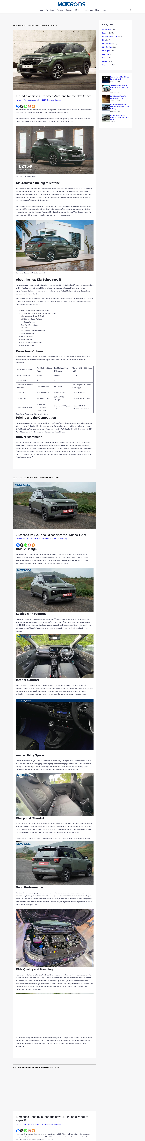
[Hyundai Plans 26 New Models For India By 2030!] (106, 79)
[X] (21, 106)
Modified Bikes (107, 44)
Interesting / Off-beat (109, 36)
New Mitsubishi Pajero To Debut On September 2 (118, 97)
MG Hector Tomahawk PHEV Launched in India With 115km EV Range (119, 107)
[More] (33, 106)
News (18, 100)
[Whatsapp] (25, 106)
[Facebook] (18, 106)
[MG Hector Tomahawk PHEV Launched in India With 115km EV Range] (106, 107)
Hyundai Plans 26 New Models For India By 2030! (119, 78)
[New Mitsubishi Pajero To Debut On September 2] (106, 99)
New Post (105, 54)
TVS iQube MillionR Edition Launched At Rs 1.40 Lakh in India (119, 87)
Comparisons (20, 539)
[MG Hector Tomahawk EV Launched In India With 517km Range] (106, 118)
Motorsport (106, 51)
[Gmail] (29, 106)
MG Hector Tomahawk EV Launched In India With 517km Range (119, 117)
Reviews (105, 61)
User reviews (106, 65)
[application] (80, 10)
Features (105, 33)
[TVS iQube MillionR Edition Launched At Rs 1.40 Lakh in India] (106, 88)
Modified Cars (107, 47)
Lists (104, 40)
